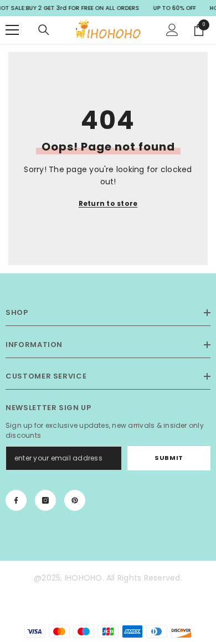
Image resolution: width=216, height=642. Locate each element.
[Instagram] (45, 500)
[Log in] (172, 30)
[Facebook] (16, 500)
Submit (169, 457)
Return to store (108, 203)
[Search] (43, 30)
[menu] (12, 30)
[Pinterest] (74, 500)
